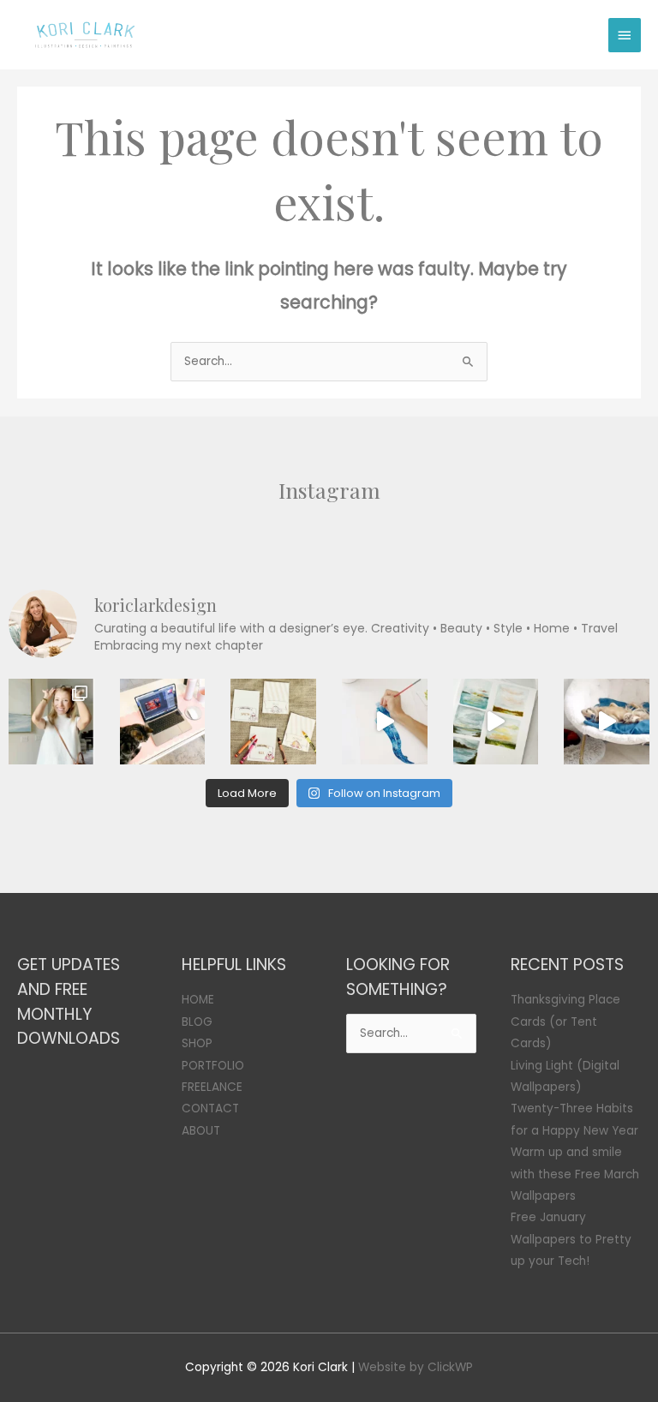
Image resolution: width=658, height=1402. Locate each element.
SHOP (197, 1043)
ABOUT (201, 1131)
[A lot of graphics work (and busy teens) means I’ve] (385, 721)
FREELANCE (212, 1087)
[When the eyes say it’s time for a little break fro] (496, 721)
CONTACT (210, 1108)
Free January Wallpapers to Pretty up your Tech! (571, 1239)
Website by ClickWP (415, 1367)
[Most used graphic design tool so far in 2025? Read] (51, 721)
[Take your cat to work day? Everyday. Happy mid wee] (163, 721)
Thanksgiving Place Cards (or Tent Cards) (565, 1022)
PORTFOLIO (213, 1065)
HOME (198, 1000)
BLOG (197, 1022)
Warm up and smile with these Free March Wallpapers (575, 1174)
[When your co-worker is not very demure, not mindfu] (606, 721)
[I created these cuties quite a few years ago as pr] (273, 721)
